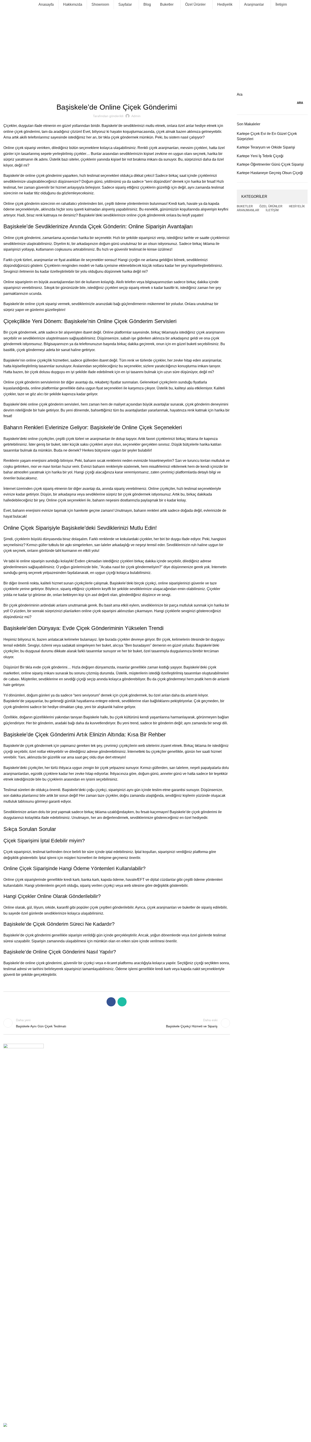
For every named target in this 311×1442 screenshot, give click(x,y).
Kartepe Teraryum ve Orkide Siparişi (266, 147)
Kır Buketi (10, 1218)
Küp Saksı (10, 1296)
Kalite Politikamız (15, 1121)
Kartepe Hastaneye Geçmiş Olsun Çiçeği (270, 173)
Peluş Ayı (10, 1312)
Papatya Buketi (14, 1234)
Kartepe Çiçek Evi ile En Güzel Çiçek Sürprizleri (267, 136)
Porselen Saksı (14, 1343)
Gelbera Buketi (14, 1171)
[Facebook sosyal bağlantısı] (111, 1001)
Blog (6, 1144)
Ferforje (9, 1319)
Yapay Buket (12, 1257)
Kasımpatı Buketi (15, 1203)
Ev (5, 57)
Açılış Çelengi (13, 1397)
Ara (239, 94)
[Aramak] (4, 4)
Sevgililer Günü (14, 1249)
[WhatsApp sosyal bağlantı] (122, 1001)
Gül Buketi (10, 1179)
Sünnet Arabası (14, 1382)
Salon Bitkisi (12, 1366)
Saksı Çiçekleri (14, 1335)
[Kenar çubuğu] (5, 1436)
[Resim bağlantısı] (23, 1063)
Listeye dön (116, 1023)
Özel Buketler (13, 1226)
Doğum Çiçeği (13, 1374)
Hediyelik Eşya (13, 1327)
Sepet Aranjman (14, 1288)
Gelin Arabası (13, 1389)
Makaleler (19, 57)
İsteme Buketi (13, 1187)
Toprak (8, 1413)
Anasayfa (10, 1098)
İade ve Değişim (15, 1137)
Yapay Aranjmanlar (17, 1273)
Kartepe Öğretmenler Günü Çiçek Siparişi (270, 164)
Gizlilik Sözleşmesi (16, 1129)
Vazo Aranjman (14, 1281)
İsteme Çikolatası (15, 1358)
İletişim (8, 1152)
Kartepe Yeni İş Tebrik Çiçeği (260, 156)
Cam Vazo (10, 1265)
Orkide (8, 1304)
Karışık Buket (13, 1195)
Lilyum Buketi (13, 1210)
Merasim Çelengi (15, 1405)
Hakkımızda (11, 1105)
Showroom (11, 1113)
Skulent (8, 1351)
